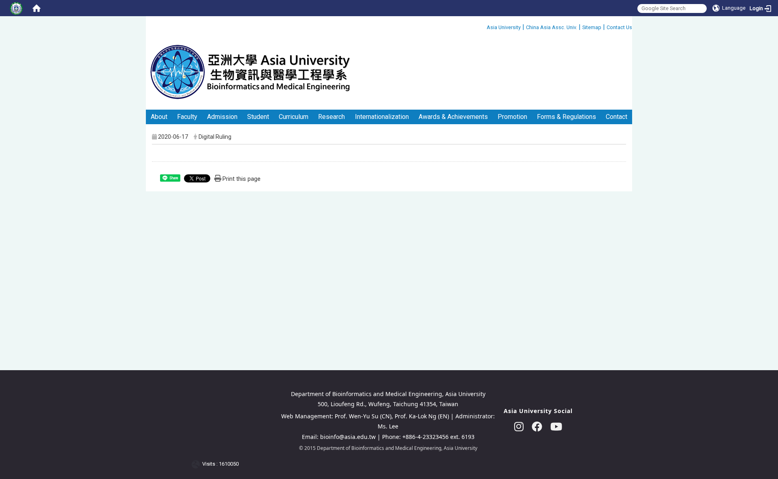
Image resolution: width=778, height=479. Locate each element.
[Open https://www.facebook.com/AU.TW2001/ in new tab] (537, 426)
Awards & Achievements (453, 117)
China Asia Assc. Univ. (551, 27)
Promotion (512, 117)
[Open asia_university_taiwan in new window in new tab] (519, 426)
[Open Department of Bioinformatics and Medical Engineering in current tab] (250, 72)
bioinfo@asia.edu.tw (348, 437)
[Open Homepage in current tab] (36, 8)
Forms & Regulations (566, 117)
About (159, 117)
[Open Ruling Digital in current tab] (197, 464)
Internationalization (382, 117)
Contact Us (619, 27)
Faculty (187, 117)
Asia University (504, 27)
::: (483, 26)
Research (331, 117)
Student (258, 117)
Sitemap (591, 27)
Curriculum (293, 117)
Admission (222, 117)
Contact (616, 117)
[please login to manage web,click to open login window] (16, 8)
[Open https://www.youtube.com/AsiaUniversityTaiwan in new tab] (556, 426)
